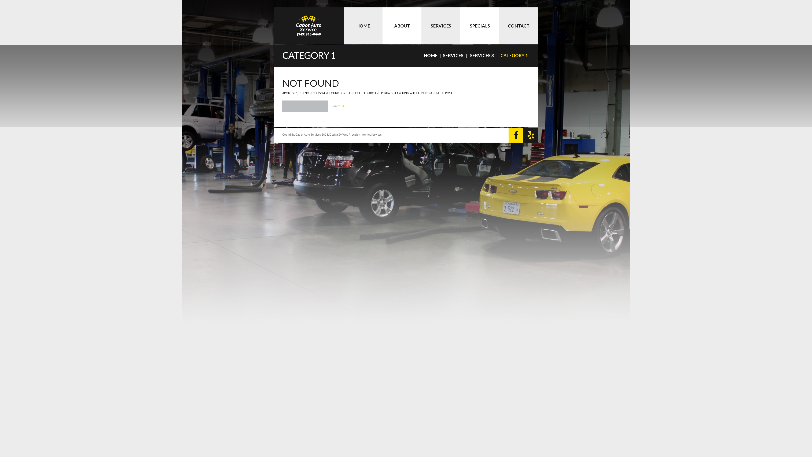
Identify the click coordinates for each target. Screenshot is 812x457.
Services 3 (482, 55)
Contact (518, 25)
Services (441, 25)
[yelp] (530, 135)
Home (363, 25)
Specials (480, 25)
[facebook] (516, 135)
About (402, 25)
